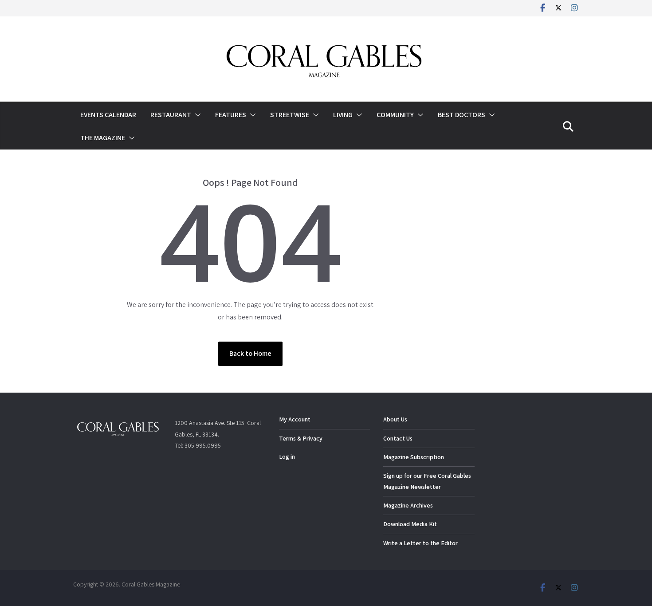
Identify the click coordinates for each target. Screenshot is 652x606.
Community (395, 114)
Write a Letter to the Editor (420, 543)
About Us (395, 419)
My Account (294, 419)
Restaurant (170, 114)
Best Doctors (461, 114)
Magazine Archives (408, 505)
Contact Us (397, 438)
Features (230, 114)
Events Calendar (108, 114)
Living (343, 114)
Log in (287, 456)
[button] (196, 115)
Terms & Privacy (300, 438)
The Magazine (102, 137)
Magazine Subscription (413, 457)
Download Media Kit (410, 524)
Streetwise (289, 114)
